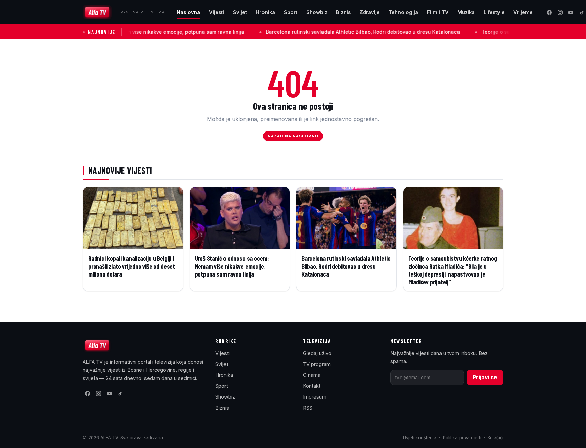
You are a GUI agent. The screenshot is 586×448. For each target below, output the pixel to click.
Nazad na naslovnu (293, 136)
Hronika (265, 12)
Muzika (466, 12)
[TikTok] (120, 394)
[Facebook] (549, 12)
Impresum (314, 397)
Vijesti (216, 12)
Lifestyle (494, 12)
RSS (307, 408)
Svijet (240, 12)
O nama (311, 375)
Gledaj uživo (317, 353)
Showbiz (316, 12)
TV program (317, 364)
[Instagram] (560, 12)
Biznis (343, 12)
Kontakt (311, 386)
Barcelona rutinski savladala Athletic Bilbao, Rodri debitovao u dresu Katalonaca (341, 32)
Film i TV (438, 12)
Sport (290, 12)
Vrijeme (523, 12)
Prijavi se (485, 377)
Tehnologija (403, 12)
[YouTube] (570, 12)
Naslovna (188, 12)
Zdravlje (369, 12)
